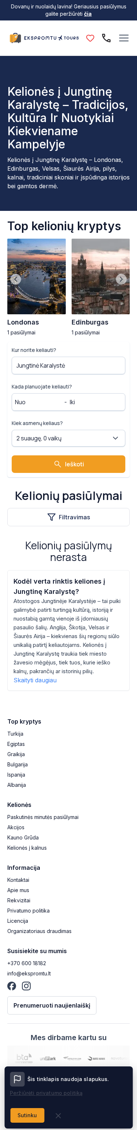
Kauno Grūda (23, 837)
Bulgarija (17, 764)
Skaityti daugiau (35, 680)
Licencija (17, 921)
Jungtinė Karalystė (40, 365)
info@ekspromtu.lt (29, 973)
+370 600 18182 (26, 963)
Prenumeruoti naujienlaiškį (52, 1005)
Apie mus (18, 890)
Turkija (15, 734)
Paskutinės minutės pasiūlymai (43, 817)
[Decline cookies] (58, 1116)
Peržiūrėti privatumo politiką (46, 1093)
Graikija (16, 754)
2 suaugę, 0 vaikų (39, 438)
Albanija (16, 785)
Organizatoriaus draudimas (39, 931)
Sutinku (27, 1115)
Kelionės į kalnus (27, 848)
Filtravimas (74, 517)
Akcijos (15, 827)
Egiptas (16, 744)
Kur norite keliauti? (34, 349)
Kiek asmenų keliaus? (37, 423)
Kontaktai (18, 880)
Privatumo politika (28, 910)
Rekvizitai (18, 900)
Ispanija (16, 774)
